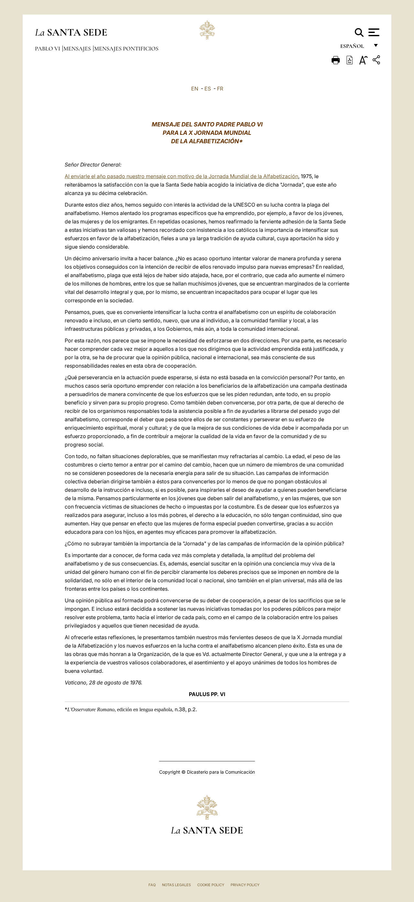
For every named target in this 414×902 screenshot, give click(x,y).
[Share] (377, 61)
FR (220, 88)
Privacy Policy (245, 885)
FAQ (152, 885)
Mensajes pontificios (126, 48)
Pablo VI (48, 48)
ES (207, 88)
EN (194, 88)
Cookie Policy (210, 885)
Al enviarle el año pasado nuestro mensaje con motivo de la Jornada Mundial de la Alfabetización (181, 176)
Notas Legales (176, 885)
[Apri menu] (373, 32)
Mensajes (77, 48)
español (355, 48)
